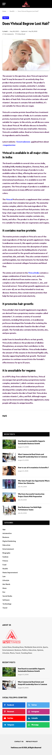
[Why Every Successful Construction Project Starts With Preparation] (9, 497)
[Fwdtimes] (26, 4)
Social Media (7, 596)
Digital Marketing (9, 541)
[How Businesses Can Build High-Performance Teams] (9, 510)
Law (4, 576)
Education (6, 545)
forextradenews (23, 141)
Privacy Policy (32, 741)
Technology (7, 604)
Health (5, 18)
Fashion (5, 557)
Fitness (5, 561)
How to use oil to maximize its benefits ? (33, 467)
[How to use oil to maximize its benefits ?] (9, 470)
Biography (6, 553)
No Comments (9, 34)
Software (6, 600)
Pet (4, 592)
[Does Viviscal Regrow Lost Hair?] (26, 54)
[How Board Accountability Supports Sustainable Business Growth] (9, 444)
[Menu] (4, 4)
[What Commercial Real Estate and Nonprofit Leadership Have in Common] (9, 457)
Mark (5, 31)
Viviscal (9, 199)
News (5, 588)
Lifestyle (6, 580)
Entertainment (8, 549)
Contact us (19, 741)
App (4, 529)
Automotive (7, 533)
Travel (5, 608)
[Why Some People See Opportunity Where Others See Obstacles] (9, 484)
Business (6, 537)
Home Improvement (10, 572)
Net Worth (6, 584)
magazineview (9, 145)
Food (4, 565)
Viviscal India (33, 273)
